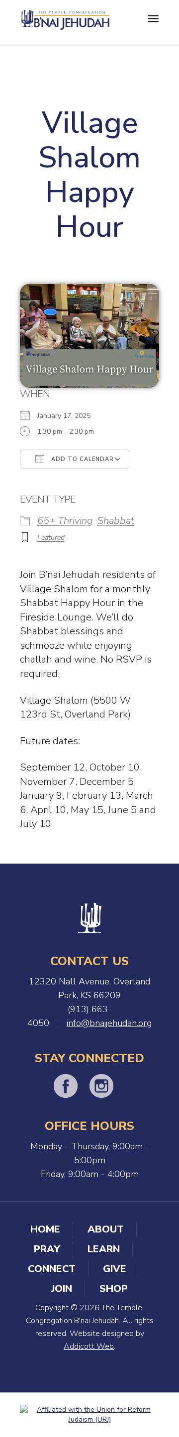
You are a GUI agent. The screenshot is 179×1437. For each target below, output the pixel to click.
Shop (113, 1288)
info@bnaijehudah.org (109, 1023)
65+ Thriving (65, 520)
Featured (51, 537)
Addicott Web (89, 1346)
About (106, 1229)
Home (45, 1229)
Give (114, 1269)
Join (61, 1288)
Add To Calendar (81, 459)
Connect (52, 1269)
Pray (47, 1249)
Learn (104, 1249)
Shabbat (115, 520)
